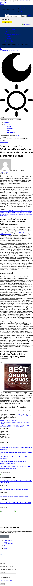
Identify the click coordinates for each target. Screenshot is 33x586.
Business (22, 10)
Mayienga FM (6, 172)
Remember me (6, 577)
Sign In (17, 135)
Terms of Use (3, 2)
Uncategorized (24, 7)
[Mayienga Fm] (9, 50)
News (21, 8)
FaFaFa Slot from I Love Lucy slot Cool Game (14, 496)
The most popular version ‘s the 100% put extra (14, 489)
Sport (21, 11)
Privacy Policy (23, 0)
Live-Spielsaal (15, 212)
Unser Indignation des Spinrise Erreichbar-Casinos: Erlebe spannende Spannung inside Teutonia (16, 214)
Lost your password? (6, 580)
